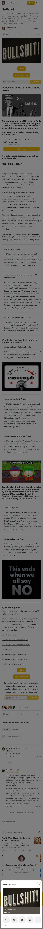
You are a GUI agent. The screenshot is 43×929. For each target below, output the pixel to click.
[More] (38, 919)
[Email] (22, 919)
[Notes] (30, 919)
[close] (39, 884)
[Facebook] (14, 919)
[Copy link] (6, 919)
